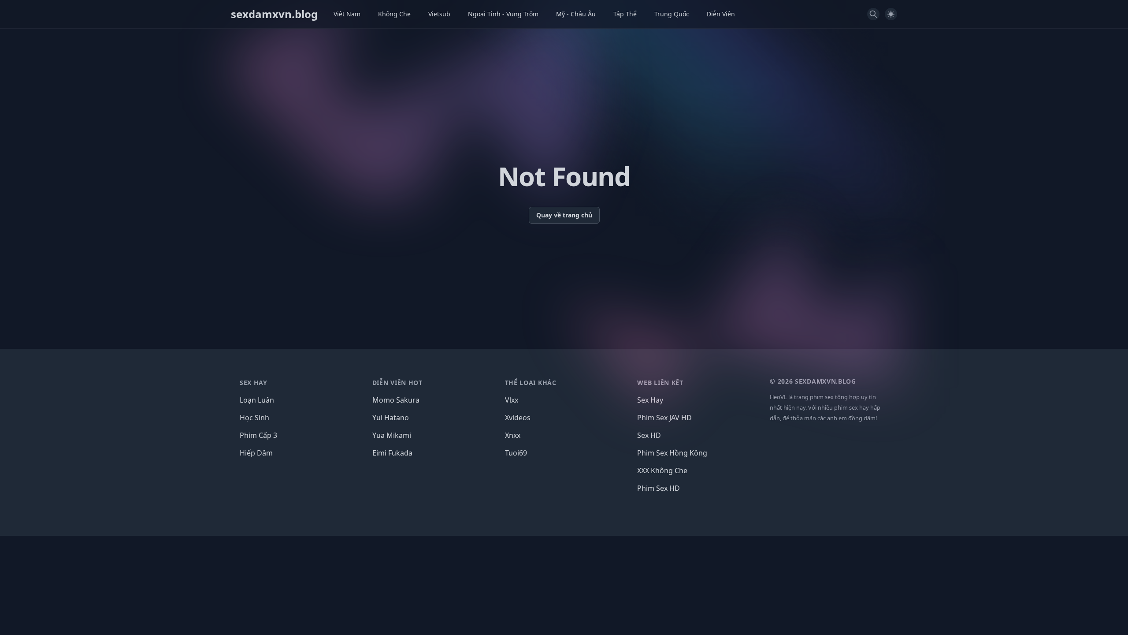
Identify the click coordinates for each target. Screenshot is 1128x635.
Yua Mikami (391, 435)
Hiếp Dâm (256, 453)
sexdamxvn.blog (274, 14)
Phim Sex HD (658, 488)
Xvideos (518, 417)
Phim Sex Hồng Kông (672, 453)
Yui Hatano (390, 417)
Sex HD (649, 435)
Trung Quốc (671, 14)
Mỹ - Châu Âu (576, 14)
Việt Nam (347, 14)
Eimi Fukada (392, 453)
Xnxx (512, 435)
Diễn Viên (721, 14)
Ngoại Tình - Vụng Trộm (503, 14)
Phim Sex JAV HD (664, 417)
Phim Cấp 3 (258, 435)
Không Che (394, 14)
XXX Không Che (662, 470)
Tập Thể (625, 14)
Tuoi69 (516, 453)
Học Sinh (254, 417)
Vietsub (439, 14)
